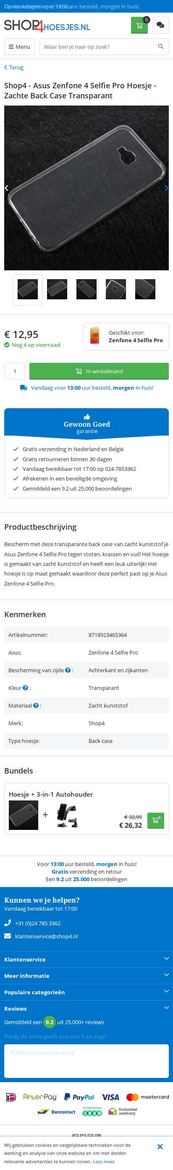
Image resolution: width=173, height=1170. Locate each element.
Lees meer (104, 1161)
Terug (16, 67)
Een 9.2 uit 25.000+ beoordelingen (46, 6)
